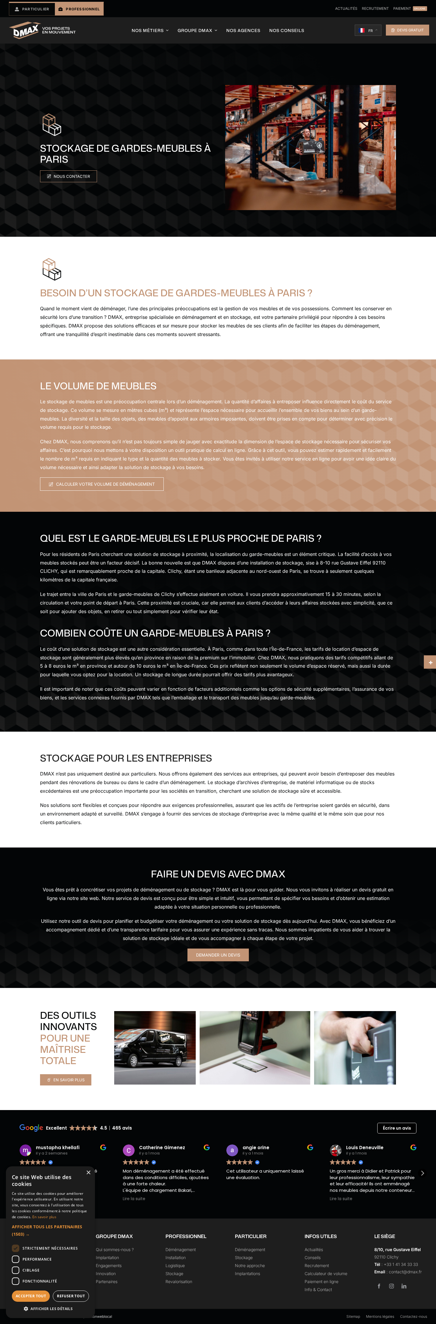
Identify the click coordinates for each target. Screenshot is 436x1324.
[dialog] (50, 1242)
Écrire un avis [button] (397, 1128)
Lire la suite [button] (124, 1199)
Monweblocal (101, 1316)
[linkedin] (404, 1286)
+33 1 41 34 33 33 (401, 1264)
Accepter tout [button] (31, 1296)
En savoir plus (44, 1216)
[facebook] (379, 1286)
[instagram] (391, 1286)
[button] (422, 1173)
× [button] (88, 1173)
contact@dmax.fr (405, 1271)
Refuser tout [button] (71, 1296)
